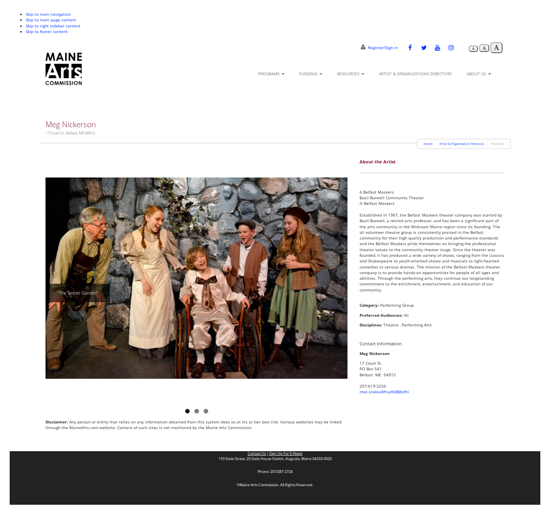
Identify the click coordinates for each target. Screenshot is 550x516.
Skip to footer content (47, 31)
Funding (308, 73)
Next (341, 276)
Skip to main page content (51, 20)
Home (428, 144)
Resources (348, 73)
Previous (51, 276)
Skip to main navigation (48, 14)
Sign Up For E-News (285, 453)
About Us (477, 73)
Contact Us (257, 453)
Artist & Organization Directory (461, 144)
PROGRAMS (269, 73)
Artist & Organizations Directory (415, 73)
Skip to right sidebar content (53, 26)
